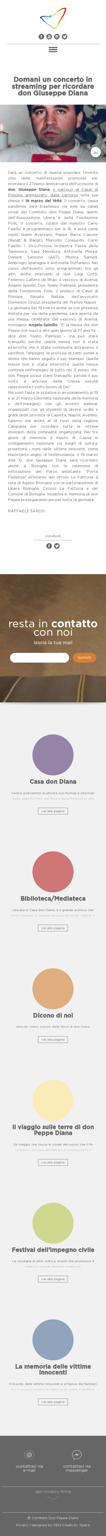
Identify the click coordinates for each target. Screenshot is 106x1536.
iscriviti (84, 658)
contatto (74, 624)
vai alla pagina (53, 811)
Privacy (22, 1525)
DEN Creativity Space (72, 1525)
